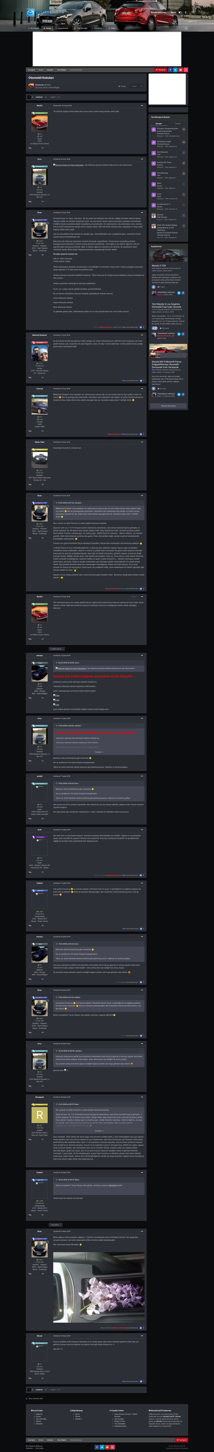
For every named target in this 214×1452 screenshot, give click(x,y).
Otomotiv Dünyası (163, 133)
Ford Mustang (162, 173)
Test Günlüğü (81, 28)
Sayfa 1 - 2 (55, 97)
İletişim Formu (119, 1421)
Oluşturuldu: (62, 105)
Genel (77, 1414)
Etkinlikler (98, 28)
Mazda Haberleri (162, 268)
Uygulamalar (63, 28)
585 (40, 1125)
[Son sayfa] (45, 97)
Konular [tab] (178, 124)
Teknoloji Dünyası (163, 144)
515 (40, 417)
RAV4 (159, 183)
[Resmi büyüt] (68, 165)
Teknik (77, 1416)
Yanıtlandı (61, 159)
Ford (158, 154)
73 (40, 1364)
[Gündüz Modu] (185, 12)
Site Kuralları (119, 1419)
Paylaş (123, 86)
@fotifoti (112, 1185)
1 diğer (123, 327)
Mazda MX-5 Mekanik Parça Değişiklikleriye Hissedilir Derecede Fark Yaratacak (166, 364)
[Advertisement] (107, 49)
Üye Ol (173, 12)
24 (40, 134)
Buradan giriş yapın (159, 12)
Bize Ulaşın (39, 1448)
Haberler (39, 1414)
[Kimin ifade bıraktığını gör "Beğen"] (153, 287)
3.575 (40, 363)
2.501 (40, 470)
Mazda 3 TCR (159, 265)
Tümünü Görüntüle (168, 406)
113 (40, 187)
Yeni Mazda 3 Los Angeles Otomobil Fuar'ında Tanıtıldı (166, 305)
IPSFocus (39, 1446)
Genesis (160, 215)
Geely (159, 196)
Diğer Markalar (162, 217)
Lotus (159, 194)
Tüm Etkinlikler (120, 1424)
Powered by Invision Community (177, 1448)
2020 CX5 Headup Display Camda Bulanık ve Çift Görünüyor (167, 227)
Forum (48, 28)
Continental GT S (163, 204)
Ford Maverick (162, 152)
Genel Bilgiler (54, 87)
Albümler (39, 1424)
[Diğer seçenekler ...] (142, 105)
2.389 (40, 911)
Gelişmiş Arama (120, 1426)
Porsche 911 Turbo (164, 162)
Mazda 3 (78, 1419)
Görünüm (29, 1448)
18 (40, 684)
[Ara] (186, 28)
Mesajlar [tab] (159, 124)
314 (40, 858)
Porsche (160, 165)
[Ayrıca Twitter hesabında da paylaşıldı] (179, 293)
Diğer (113, 28)
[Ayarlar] (180, 12)
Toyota (159, 186)
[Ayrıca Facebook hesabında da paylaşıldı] (183, 293)
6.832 (40, 241)
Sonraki (39, 97)
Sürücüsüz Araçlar (164, 141)
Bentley (159, 207)
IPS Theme (29, 1446)
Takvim (38, 1421)
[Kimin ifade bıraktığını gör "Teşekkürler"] (156, 328)
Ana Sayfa (34, 28)
